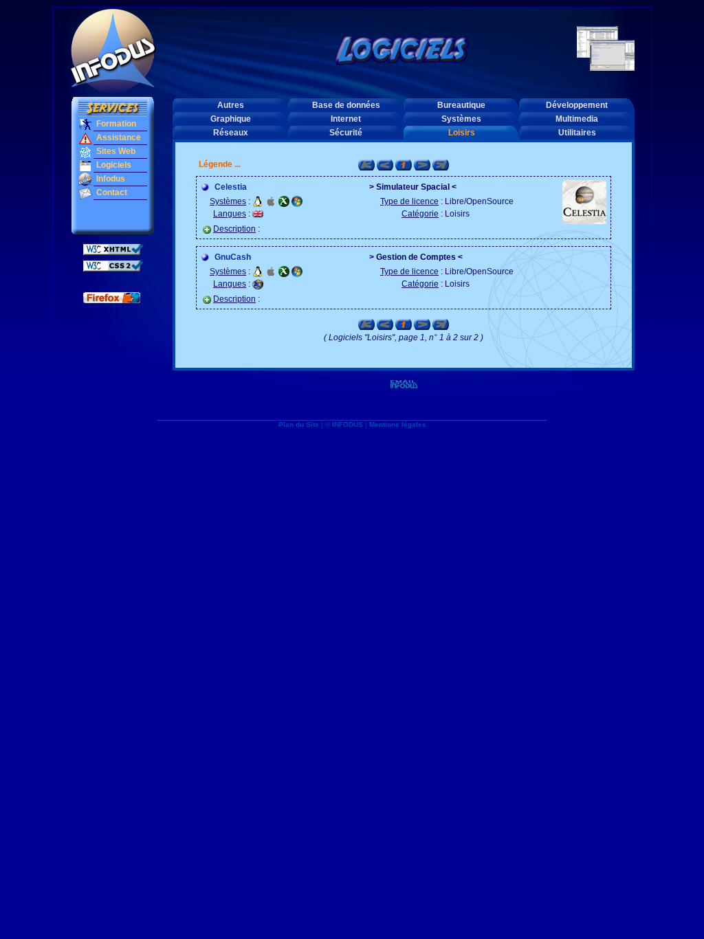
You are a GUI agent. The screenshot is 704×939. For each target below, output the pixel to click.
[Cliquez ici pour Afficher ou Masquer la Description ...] (207, 229)
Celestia (230, 187)
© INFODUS (344, 424)
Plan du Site (298, 424)
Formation (115, 124)
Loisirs (461, 132)
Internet (346, 119)
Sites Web (114, 151)
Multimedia (577, 119)
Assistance (117, 137)
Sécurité (345, 132)
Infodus (109, 179)
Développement (577, 105)
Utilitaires (577, 132)
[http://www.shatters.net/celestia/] (584, 201)
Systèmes (461, 119)
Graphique (230, 119)
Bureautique (461, 105)
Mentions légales (397, 424)
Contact (110, 192)
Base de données (346, 105)
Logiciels (112, 165)
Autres (230, 105)
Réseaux (230, 132)
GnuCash (232, 257)
